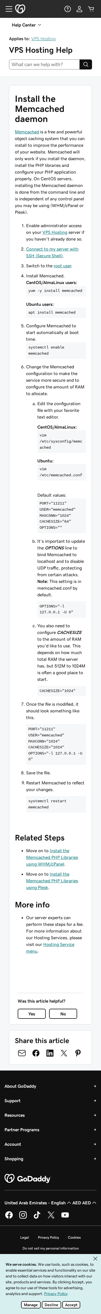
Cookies (74, 1237)
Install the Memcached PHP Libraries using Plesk (52, 881)
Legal (24, 1237)
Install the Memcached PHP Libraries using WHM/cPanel (52, 857)
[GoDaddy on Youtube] (65, 1217)
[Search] (86, 64)
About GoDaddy (20, 1086)
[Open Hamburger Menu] (6, 9)
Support (12, 1100)
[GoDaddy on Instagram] (23, 1217)
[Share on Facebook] (36, 1053)
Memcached (27, 131)
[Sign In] (79, 9)
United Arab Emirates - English (35, 1202)
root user (62, 265)
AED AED (81, 1202)
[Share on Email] (22, 1053)
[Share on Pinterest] (78, 1053)
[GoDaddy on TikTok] (37, 1217)
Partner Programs (21, 1129)
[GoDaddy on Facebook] (8, 1217)
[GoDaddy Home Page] (27, 1178)
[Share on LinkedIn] (50, 1053)
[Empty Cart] (91, 9)
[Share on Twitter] (64, 1053)
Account (12, 1144)
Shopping (13, 1158)
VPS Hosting (43, 38)
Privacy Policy (48, 1237)
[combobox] (44, 64)
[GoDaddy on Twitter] (51, 1217)
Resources (14, 1115)
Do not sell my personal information (50, 1248)
